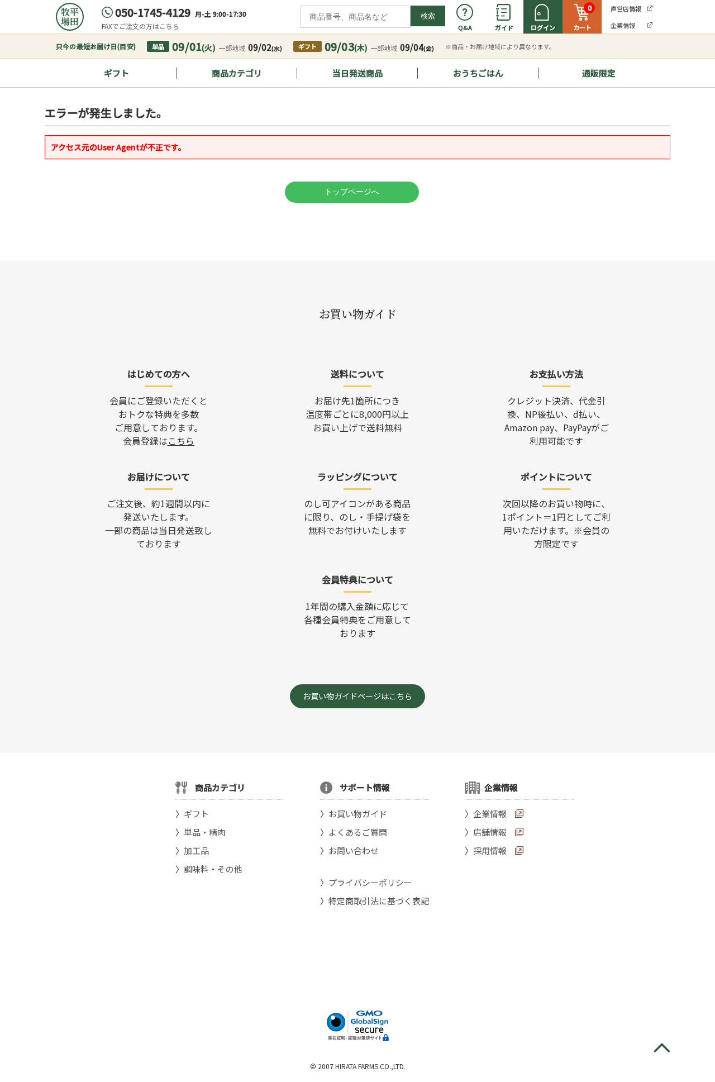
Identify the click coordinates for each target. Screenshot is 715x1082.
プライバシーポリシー (370, 882)
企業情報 (490, 813)
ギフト (116, 73)
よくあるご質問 (357, 832)
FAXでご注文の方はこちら (140, 26)
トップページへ (352, 191)
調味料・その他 (213, 869)
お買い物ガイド (357, 813)
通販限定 (599, 73)
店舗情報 (490, 832)
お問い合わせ (353, 850)
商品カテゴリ (237, 73)
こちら (181, 440)
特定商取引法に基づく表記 (378, 901)
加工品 (196, 850)
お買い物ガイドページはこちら (357, 696)
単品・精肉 (205, 832)
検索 (428, 16)
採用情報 (490, 850)
